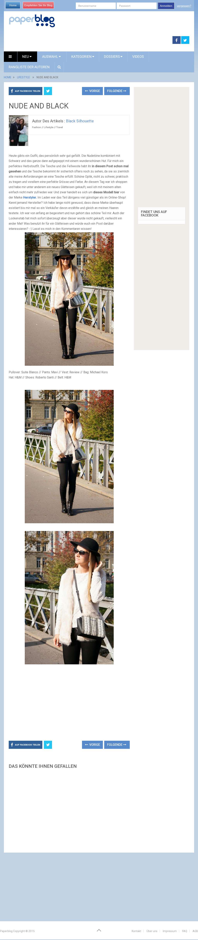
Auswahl (50, 57)
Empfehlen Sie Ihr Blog (38, 5)
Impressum (170, 931)
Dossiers (112, 57)
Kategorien (81, 57)
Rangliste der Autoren (29, 67)
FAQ (184, 931)
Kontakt (136, 931)
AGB (195, 931)
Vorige (94, 91)
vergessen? (184, 5)
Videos (138, 57)
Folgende (115, 91)
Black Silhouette (80, 121)
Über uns (152, 931)
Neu (26, 57)
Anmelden (166, 5)
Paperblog (6, 931)
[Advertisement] (88, 40)
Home (13, 5)
